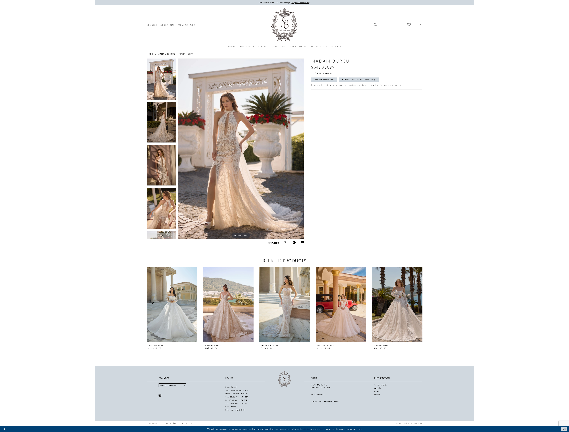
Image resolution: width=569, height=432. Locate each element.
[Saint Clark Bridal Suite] (284, 25)
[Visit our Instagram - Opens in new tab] (160, 395)
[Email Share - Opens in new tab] (302, 242)
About (377, 391)
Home (150, 54)
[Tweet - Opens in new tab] (285, 242)
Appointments (380, 385)
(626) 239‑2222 (318, 394)
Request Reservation (324, 79)
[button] (420, 24)
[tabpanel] (161, 80)
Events (377, 394)
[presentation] (172, 304)
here (359, 428)
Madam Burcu (166, 54)
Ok (564, 428)
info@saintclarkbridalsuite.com (325, 401)
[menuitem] (160, 25)
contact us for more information (385, 85)
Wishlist (377, 388)
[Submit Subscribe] (184, 385)
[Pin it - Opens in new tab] (294, 242)
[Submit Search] (375, 24)
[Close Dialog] (4, 428)
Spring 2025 (186, 54)
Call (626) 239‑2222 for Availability (358, 79)
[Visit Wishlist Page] (409, 25)
